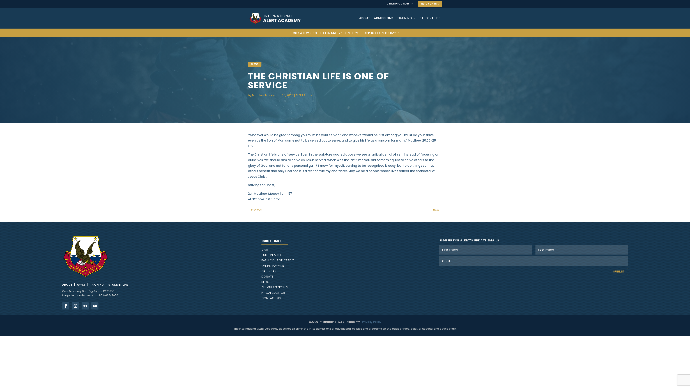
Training (404, 18)
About (364, 18)
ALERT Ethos (304, 95)
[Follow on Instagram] (75, 306)
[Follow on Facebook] (65, 306)
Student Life (430, 18)
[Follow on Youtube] (94, 306)
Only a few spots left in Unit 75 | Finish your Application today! (343, 33)
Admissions (383, 18)
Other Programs (398, 4)
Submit (619, 271)
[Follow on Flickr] (85, 306)
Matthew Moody (263, 95)
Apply (81, 285)
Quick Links (429, 4)
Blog (254, 64)
